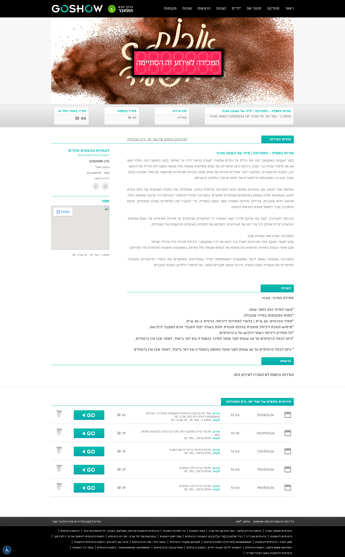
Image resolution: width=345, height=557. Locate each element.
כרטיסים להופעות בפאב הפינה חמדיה (269, 552)
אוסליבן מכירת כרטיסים (168, 547)
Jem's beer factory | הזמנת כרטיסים (268, 547)
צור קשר (57, 521)
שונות (187, 8)
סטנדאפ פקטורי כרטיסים (185, 541)
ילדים (236, 8)
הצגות (221, 8)
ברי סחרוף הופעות (174, 530)
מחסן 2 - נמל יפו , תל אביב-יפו (90, 255)
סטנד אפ (254, 8)
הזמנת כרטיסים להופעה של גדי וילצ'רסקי (79, 536)
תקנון (88, 521)
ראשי (289, 8)
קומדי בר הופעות (82, 547)
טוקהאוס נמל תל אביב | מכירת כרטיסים (132, 536)
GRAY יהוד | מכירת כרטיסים (149, 541)
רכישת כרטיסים (70, 530)
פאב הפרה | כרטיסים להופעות (273, 541)
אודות (97, 521)
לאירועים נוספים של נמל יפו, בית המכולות (157, 139)
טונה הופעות (197, 530)
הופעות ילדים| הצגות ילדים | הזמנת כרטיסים (214, 547)
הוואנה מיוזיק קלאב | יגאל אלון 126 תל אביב (235, 530)
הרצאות (204, 8)
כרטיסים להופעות (281, 536)
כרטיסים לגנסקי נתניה (278, 530)
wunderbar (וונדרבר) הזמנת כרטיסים (227, 541)
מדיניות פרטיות (73, 521)
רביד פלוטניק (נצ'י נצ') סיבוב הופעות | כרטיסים (214, 536)
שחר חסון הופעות (170, 536)
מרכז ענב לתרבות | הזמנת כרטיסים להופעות (101, 541)
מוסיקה (273, 8)
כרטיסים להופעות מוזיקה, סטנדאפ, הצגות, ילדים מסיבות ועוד (121, 530)
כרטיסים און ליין (256, 536)
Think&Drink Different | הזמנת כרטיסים (123, 547)
